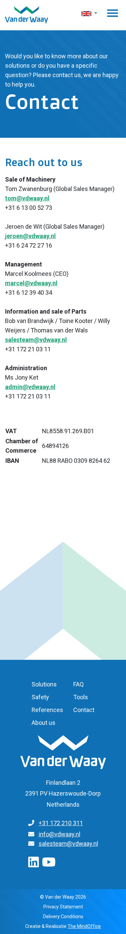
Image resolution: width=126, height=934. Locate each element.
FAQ (78, 684)
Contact (83, 709)
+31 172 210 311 (61, 823)
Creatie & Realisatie (63, 926)
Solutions (44, 684)
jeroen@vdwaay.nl (30, 235)
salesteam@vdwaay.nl (36, 339)
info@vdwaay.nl (59, 834)
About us (43, 722)
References (47, 709)
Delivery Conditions (63, 916)
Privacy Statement (63, 906)
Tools (80, 697)
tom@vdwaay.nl (27, 198)
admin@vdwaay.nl (30, 386)
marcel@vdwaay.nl (31, 283)
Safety (40, 697)
